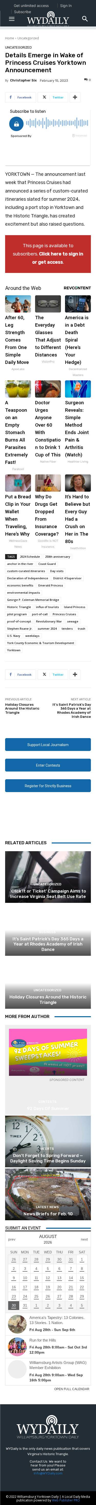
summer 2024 (47, 628)
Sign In (66, 5)
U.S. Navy (13, 636)
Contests (47, 1101)
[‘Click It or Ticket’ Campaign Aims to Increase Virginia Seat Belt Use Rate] (48, 877)
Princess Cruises (64, 614)
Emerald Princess (50, 585)
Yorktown (13, 650)
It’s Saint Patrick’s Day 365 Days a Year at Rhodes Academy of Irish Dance (71, 711)
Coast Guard (47, 564)
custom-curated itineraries (26, 571)
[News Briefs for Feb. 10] (48, 1194)
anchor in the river (20, 564)
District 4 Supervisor (67, 578)
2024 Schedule (30, 556)
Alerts (47, 1148)
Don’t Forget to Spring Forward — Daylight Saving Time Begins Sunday (48, 1158)
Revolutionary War (49, 621)
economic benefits (20, 585)
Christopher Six (23, 80)
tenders (67, 628)
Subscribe (22, 12)
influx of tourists (47, 607)
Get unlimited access (31, 5)
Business (47, 932)
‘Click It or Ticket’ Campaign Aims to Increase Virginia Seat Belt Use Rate (48, 893)
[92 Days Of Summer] (48, 1052)
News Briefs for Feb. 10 (48, 1213)
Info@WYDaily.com (48, 1473)
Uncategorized (28, 38)
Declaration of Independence (27, 578)
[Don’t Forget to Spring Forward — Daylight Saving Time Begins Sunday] (48, 1141)
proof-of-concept (19, 621)
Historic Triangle (19, 607)
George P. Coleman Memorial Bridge (33, 600)
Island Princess (74, 607)
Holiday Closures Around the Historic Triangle (22, 708)
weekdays (32, 636)
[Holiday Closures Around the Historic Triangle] (48, 983)
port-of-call (40, 614)
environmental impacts (23, 592)
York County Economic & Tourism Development (40, 643)
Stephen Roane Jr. (20, 628)
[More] (75, 97)
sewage (72, 621)
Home (9, 38)
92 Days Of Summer (48, 1108)
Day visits (56, 571)
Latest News (47, 1207)
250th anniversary (57, 556)
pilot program (17, 614)
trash (81, 628)
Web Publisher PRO (66, 1500)
